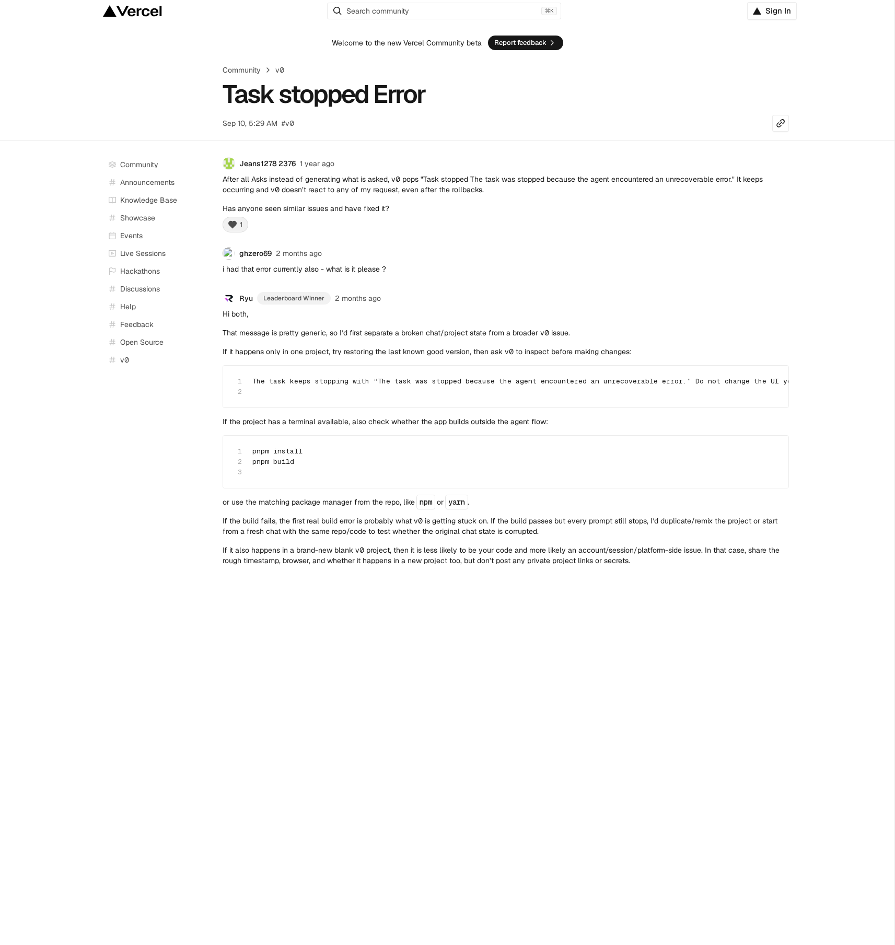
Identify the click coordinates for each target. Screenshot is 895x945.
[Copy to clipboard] (771, 380)
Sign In (778, 11)
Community (242, 70)
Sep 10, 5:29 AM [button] (250, 123)
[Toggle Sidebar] (205, 254)
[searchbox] (444, 11)
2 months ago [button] (299, 253)
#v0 (288, 123)
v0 (279, 70)
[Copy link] (780, 123)
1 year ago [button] (317, 163)
